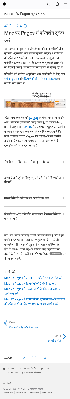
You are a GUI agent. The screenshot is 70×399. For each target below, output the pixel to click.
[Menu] (65, 4)
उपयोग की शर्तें (21, 392)
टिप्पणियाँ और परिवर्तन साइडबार (40, 79)
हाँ (23, 358)
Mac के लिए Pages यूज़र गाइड (24, 14)
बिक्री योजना (34, 392)
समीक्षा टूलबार (11, 79)
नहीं (44, 358)
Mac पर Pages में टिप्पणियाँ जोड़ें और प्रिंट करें (30, 283)
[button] (48, 4)
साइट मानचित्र (47, 392)
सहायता (14, 368)
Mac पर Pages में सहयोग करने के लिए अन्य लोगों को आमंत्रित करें (33, 291)
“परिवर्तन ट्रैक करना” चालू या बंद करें (27, 162)
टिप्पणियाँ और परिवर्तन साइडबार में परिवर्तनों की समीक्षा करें (32, 216)
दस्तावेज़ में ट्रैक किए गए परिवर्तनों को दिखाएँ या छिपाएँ (32, 180)
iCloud (33, 117)
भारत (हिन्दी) (7, 383)
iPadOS (27, 127)
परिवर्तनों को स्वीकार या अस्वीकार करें (26, 198)
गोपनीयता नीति (8, 392)
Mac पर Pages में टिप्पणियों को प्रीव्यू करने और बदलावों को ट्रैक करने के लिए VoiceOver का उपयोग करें (34, 301)
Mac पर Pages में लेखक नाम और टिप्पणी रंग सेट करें (33, 278)
